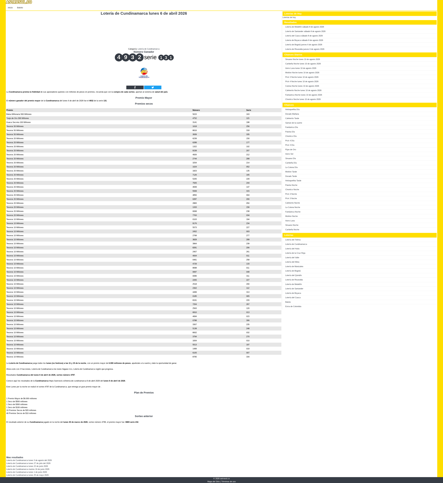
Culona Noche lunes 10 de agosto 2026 (302, 86)
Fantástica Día (291, 127)
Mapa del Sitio (213, 481)
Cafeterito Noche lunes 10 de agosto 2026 (303, 90)
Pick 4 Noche (291, 194)
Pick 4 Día (289, 141)
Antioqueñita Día (292, 109)
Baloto (20, 7)
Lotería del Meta (292, 262)
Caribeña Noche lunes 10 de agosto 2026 (303, 64)
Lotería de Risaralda (294, 280)
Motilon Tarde (291, 172)
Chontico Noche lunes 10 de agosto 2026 (303, 99)
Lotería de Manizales (294, 266)
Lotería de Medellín (293, 284)
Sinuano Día (290, 158)
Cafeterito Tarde (292, 118)
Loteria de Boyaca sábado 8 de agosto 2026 (304, 40)
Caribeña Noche (292, 230)
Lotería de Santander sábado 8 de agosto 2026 (305, 31)
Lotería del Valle (292, 257)
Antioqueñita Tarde (293, 181)
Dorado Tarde (291, 176)
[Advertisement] (144, 31)
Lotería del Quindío (293, 275)
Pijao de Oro (290, 149)
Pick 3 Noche (291, 198)
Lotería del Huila (292, 249)
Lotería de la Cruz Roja (295, 253)
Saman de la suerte (293, 123)
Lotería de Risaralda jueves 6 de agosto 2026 (304, 49)
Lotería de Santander (294, 289)
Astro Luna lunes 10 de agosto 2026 (300, 68)
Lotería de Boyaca (293, 293)
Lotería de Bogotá (293, 271)
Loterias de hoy (289, 17)
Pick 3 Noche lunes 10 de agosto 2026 (301, 77)
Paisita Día (290, 132)
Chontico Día (290, 136)
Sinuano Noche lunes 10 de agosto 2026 (302, 59)
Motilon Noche (291, 216)
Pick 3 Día (289, 145)
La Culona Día (291, 167)
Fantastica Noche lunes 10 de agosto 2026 (303, 95)
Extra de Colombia (293, 306)
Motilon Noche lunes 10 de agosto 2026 (302, 73)
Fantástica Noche (292, 212)
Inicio (10, 7)
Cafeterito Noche (292, 203)
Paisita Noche (291, 185)
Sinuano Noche (291, 225)
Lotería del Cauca (293, 297)
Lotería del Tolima (293, 240)
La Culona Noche (292, 207)
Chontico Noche (292, 189)
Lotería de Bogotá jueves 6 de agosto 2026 (303, 45)
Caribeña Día (291, 163)
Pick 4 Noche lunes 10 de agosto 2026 (301, 81)
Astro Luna (290, 221)
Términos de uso (228, 481)
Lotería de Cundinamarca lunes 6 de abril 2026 (144, 13)
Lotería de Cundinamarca (148, 49)
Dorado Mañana (292, 114)
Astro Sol (289, 154)
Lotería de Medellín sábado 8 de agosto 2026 (304, 27)
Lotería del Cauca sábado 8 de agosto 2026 (304, 36)
